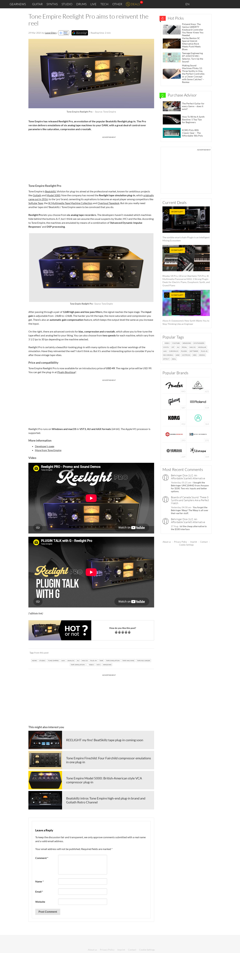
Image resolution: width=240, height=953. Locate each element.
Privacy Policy (180, 542)
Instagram (205, 4)
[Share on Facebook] (135, 653)
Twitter (219, 4)
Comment (41, 857)
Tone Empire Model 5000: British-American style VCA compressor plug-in (104, 780)
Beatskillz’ (50, 191)
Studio (67, 4)
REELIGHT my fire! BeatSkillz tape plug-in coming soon (104, 740)
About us (167, 542)
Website (40, 901)
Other (117, 4)
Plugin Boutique (66, 372)
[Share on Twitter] (147, 653)
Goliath (37, 195)
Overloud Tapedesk (108, 203)
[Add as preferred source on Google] (80, 32)
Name (39, 881)
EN (187, 4)
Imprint (193, 542)
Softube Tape (35, 203)
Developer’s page (44, 446)
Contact (204, 542)
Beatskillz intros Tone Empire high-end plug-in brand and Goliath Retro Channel (105, 800)
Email (39, 891)
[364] (198, 418)
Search (234, 4)
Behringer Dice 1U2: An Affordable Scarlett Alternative (188, 477)
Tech (104, 4)
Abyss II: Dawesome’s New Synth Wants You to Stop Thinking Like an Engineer (185, 309)
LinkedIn (198, 4)
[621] (198, 385)
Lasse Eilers (50, 32)
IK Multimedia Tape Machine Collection (70, 203)
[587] (174, 401)
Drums (81, 4)
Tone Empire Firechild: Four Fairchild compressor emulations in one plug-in (108, 760)
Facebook (212, 4)
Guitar (37, 4)
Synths (52, 4)
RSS (227, 4)
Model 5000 (53, 195)
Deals (135, 4)
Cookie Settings (186, 544)
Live (93, 4)
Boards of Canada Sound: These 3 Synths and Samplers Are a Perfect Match (190, 500)
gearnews (18, 4)
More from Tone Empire (48, 450)
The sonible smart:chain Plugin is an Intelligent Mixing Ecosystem (185, 226)
